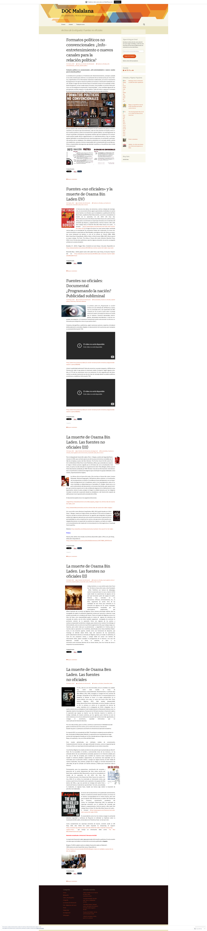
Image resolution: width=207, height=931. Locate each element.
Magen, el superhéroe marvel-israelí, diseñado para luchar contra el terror (135, 106)
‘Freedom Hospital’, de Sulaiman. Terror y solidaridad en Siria (90, 900)
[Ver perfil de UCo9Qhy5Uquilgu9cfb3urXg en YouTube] (132, 70)
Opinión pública (83, 65)
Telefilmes (91, 582)
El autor (63, 24)
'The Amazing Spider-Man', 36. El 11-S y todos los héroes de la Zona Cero (136, 113)
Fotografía (65, 900)
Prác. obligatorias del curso (69, 905)
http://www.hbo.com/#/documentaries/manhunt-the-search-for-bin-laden (92, 529)
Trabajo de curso (80, 24)
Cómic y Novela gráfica (68, 897)
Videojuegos (66, 915)
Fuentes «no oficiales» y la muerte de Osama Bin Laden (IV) (89, 194)
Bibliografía (66, 895)
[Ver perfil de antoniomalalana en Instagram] (127, 70)
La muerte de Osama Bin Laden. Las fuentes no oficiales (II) (88, 571)
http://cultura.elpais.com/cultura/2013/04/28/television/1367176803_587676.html (89, 540)
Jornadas (77, 65)
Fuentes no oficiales (102, 64)
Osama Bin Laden (77, 204)
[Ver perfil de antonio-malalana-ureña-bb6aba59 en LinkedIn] (131, 70)
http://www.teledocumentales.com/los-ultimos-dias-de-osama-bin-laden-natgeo (89, 507)
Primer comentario (133, 139)
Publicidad (72, 301)
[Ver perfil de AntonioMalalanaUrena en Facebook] (123, 70)
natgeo (68, 502)
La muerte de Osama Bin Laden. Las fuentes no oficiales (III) (88, 442)
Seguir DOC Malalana (129, 56)
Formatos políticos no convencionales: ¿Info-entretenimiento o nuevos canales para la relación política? (89, 50)
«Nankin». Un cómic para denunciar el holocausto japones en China (135, 146)
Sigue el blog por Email (130, 39)
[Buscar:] (144, 24)
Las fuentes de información (87, 64)
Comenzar (117, 2)
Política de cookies (40, 928)
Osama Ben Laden (108, 683)
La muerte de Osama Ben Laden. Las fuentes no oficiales (88, 674)
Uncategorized (94, 451)
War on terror (84, 204)
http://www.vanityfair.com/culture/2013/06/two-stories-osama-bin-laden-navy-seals (89, 248)
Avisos (78, 64)
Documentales (96, 299)
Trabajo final (66, 910)
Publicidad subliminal (81, 301)
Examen (71, 24)
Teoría (64, 907)
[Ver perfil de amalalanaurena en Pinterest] (129, 70)
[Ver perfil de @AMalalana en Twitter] (125, 70)
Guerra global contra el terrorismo (79, 452)
